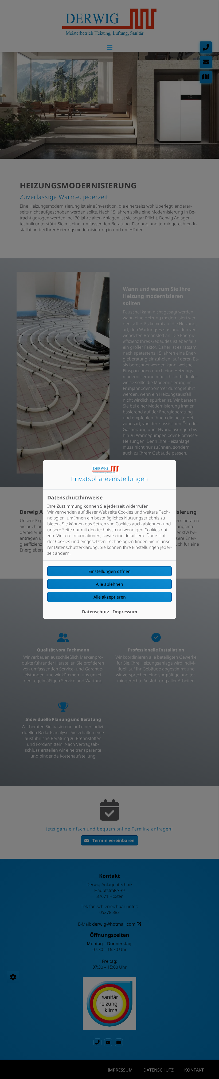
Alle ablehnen (109, 584)
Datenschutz (95, 612)
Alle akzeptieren (109, 597)
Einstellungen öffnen (109, 571)
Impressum (125, 612)
